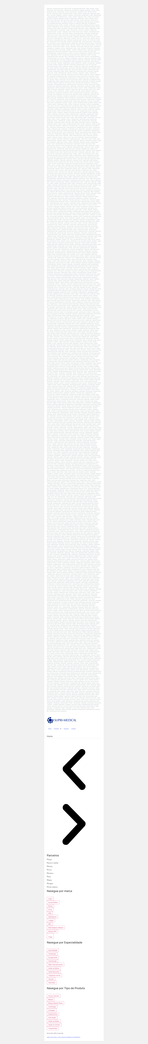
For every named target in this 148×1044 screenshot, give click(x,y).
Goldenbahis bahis (62, 16)
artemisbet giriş (83, 236)
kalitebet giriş (97, 422)
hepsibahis (58, 125)
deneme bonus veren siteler (68, 310)
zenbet (90, 89)
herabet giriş (76, 104)
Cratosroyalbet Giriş (58, 38)
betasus (92, 43)
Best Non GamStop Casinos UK (68, 110)
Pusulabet (65, 195)
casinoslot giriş (53, 175)
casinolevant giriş (62, 36)
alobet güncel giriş (77, 135)
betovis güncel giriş (58, 10)
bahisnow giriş (67, 8)
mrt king (67, 11)
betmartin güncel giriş (88, 356)
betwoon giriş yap (51, 117)
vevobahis (78, 175)
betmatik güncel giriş (90, 26)
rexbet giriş (69, 284)
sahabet (61, 25)
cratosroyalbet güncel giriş (60, 84)
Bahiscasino (77, 359)
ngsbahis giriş (74, 43)
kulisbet (67, 91)
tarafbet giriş (62, 30)
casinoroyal (87, 147)
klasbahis (97, 25)
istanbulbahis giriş (73, 358)
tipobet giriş (87, 58)
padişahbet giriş (62, 231)
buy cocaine (74, 137)
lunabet (54, 236)
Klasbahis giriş (66, 130)
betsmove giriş (83, 157)
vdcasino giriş (81, 297)
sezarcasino (84, 350)
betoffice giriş (67, 69)
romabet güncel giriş (90, 195)
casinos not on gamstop (91, 64)
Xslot (54, 94)
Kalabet (65, 142)
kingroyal (75, 87)
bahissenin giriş (53, 361)
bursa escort (70, 232)
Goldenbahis (54, 353)
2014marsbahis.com (52, 317)
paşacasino (84, 168)
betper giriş (91, 206)
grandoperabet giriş (55, 269)
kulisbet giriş (50, 124)
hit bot (80, 160)
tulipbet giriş (59, 94)
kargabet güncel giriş (59, 190)
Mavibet (84, 40)
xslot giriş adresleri (67, 214)
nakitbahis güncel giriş (58, 196)
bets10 (55, 166)
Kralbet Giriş (66, 341)
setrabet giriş (53, 142)
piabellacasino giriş (51, 110)
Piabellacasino (50, 40)
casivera (67, 46)
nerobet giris (88, 150)
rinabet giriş (93, 293)
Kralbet (98, 10)
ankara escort (54, 305)
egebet (48, 265)
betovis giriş (57, 20)
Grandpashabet (91, 23)
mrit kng (97, 323)
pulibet (70, 13)
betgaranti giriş (86, 317)
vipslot (84, 345)
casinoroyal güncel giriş (81, 208)
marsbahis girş (84, 206)
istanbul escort (94, 20)
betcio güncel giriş (65, 20)
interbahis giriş (60, 163)
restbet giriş (58, 86)
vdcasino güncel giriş (85, 20)
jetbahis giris (80, 289)
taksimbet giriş (53, 41)
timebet (93, 389)
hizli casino (57, 105)
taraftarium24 (94, 58)
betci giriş (68, 376)
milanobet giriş (73, 30)
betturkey (60, 137)
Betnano (81, 69)
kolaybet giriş (81, 152)
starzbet (98, 166)
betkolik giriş (87, 361)
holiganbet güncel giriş (83, 77)
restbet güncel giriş (66, 31)
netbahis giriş (67, 170)
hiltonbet (90, 11)
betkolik (56, 430)
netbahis (92, 330)
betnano (98, 26)
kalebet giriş (75, 178)
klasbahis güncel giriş (52, 36)
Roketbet (59, 264)
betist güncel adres (88, 343)
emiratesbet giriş (53, 376)
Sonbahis (97, 188)
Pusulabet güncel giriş (64, 298)
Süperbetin (65, 135)
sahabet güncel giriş (75, 54)
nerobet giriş (97, 285)
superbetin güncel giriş (58, 8)
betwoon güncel (78, 171)
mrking (92, 61)
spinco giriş (93, 51)
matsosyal (90, 346)
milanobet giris (78, 237)
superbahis (70, 359)
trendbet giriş (94, 226)
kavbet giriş (59, 138)
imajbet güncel (54, 54)
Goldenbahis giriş (91, 173)
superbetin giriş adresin (86, 407)
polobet (51, 373)
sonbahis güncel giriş (89, 422)
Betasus (93, 99)
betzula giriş (66, 35)
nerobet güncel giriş (70, 191)
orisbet (98, 284)
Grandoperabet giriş (54, 61)
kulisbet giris (55, 114)
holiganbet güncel (80, 97)
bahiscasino (54, 193)
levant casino (61, 58)
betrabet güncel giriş (56, 409)
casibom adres (84, 138)
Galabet (93, 86)
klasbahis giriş (78, 133)
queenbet (69, 72)
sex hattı (99, 307)
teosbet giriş (52, 322)
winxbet (56, 72)
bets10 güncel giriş (67, 343)
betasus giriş (53, 130)
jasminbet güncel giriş (67, 415)
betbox (48, 198)
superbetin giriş (73, 11)
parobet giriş (73, 64)
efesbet (75, 13)
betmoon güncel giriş (79, 368)
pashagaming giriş (86, 277)
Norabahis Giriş (93, 289)
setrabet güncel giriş (52, 31)
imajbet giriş (66, 96)
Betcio (86, 257)
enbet (93, 221)
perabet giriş (78, 61)
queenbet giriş (85, 81)
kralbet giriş (65, 66)
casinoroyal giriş (86, 38)
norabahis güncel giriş (74, 138)
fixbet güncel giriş (79, 165)
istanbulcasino (96, 127)
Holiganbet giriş (65, 86)
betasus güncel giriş (65, 81)
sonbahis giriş (73, 224)
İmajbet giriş (56, 368)
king (93, 16)
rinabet (82, 143)
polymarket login (51, 86)
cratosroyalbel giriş (62, 77)
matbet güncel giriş (54, 152)
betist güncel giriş (64, 68)
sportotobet (56, 160)
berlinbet (72, 244)
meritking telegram (58, 420)
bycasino (63, 48)
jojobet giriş (97, 49)
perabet (51, 68)
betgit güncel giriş (92, 232)
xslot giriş (97, 147)
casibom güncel (94, 92)
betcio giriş (77, 91)
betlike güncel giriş (88, 46)
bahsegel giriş (86, 94)
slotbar (48, 21)
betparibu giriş (50, 308)
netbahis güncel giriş (70, 432)
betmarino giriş (71, 76)
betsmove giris (50, 133)
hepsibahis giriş (68, 168)
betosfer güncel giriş (80, 259)
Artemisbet (68, 122)
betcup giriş (49, 71)
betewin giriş (97, 53)
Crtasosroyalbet (81, 414)
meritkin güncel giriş (51, 310)
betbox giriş (92, 77)
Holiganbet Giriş (53, 221)
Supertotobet (88, 140)
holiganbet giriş (67, 10)
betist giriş (55, 155)
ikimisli (60, 135)
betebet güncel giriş (51, 148)
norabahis (89, 312)
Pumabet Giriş (83, 333)
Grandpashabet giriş (83, 231)
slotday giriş (50, 292)
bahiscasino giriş (86, 120)
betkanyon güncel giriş (93, 157)
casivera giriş (75, 69)
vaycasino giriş (53, 216)
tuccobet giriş (85, 417)
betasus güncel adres (87, 41)
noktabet (99, 105)
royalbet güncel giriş (52, 279)
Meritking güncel (83, 53)
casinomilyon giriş (80, 392)
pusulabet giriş (79, 25)
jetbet (65, 76)
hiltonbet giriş (61, 91)
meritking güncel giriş (61, 254)
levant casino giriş (61, 41)
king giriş (78, 76)
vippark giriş (83, 54)
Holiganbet (57, 48)
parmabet (70, 21)
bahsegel (93, 68)
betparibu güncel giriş (71, 48)
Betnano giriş (50, 72)
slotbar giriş (75, 41)
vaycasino (58, 165)
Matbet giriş (84, 23)
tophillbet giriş (92, 28)
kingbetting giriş (53, 350)
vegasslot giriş (62, 427)
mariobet (95, 35)
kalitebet (67, 350)
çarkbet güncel (50, 48)
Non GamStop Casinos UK (88, 153)
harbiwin (56, 373)
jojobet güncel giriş (88, 21)
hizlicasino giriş (63, 183)
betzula (94, 11)
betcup (53, 165)
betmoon (87, 270)
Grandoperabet (86, 130)
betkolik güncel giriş (61, 117)
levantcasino (60, 317)
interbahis (94, 241)
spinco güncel (97, 178)
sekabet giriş (91, 49)
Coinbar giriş (50, 256)
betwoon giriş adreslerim (53, 218)
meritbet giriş (73, 86)
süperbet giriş (65, 23)
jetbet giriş (62, 87)
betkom (55, 120)
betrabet (88, 242)
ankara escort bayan (58, 419)
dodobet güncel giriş (72, 84)
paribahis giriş (86, 13)
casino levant (90, 204)
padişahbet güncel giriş (69, 361)
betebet (70, 33)
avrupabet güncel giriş (86, 170)
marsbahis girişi (50, 282)
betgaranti (71, 23)
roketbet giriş (87, 254)
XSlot (94, 396)
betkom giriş (62, 49)
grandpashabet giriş (51, 53)
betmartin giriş (84, 186)
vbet (88, 40)
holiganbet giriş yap (79, 257)
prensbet (94, 54)
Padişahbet (80, 251)
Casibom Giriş (53, 99)
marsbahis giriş (77, 15)
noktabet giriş (50, 378)
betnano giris (62, 114)
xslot (62, 21)
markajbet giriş (84, 322)
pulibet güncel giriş (74, 114)
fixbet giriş (70, 15)
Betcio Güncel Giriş (54, 49)
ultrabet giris (96, 434)
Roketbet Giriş (60, 157)
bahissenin (75, 72)
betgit (48, 102)
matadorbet (64, 28)
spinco (66, 56)
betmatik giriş (75, 10)
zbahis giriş (87, 158)
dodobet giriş (81, 18)
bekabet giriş (82, 387)
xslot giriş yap (68, 391)
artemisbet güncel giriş (75, 384)
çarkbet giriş (97, 262)
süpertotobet (82, 129)
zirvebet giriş (53, 157)
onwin (94, 89)
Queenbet (74, 414)
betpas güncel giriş (55, 21)
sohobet (96, 76)
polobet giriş (59, 417)
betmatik (92, 8)
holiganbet (81, 10)
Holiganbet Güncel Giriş (82, 127)
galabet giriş (84, 101)
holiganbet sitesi (57, 256)
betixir (59, 54)
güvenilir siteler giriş (61, 401)
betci (52, 35)
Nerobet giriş (70, 74)
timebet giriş (65, 13)
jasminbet (61, 340)
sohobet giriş (98, 43)
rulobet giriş (92, 214)
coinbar (91, 359)
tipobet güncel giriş (61, 127)
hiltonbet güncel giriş (82, 224)
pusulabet (53, 15)
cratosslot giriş (79, 183)
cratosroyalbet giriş (94, 56)
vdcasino (93, 10)
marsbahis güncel (66, 61)
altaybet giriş (50, 120)
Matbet (48, 97)
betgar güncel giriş (51, 96)
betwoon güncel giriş (85, 226)
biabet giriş (49, 8)
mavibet (68, 305)
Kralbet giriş (94, 254)
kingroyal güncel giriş (52, 16)
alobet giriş (53, 300)
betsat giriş (87, 43)
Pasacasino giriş (86, 61)
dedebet (49, 185)
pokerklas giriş (90, 323)
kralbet (87, 8)
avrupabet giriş (65, 54)
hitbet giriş (92, 165)
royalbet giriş (78, 244)
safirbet (85, 373)
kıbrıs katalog (56, 396)
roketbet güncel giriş (58, 392)
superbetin (68, 49)
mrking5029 (81, 11)
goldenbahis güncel (82, 49)
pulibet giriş (81, 59)
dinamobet (96, 338)
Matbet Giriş (78, 63)
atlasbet (58, 81)
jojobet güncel (87, 82)
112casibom (74, 270)
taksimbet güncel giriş (94, 107)
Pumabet (49, 26)
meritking (57, 87)
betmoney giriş (50, 389)
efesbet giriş (70, 40)
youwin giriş (72, 350)
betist (81, 105)
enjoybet (52, 79)
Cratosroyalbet (80, 386)
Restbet (85, 69)
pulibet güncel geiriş (58, 335)
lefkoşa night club (65, 389)
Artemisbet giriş (81, 325)
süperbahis (58, 239)
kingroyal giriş (56, 71)
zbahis (83, 318)
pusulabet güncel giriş (94, 31)
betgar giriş (55, 340)
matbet (55, 28)
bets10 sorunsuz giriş (62, 279)
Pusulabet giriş (50, 150)
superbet (61, 383)
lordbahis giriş (74, 58)
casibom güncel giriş (73, 129)
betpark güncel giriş (87, 160)
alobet (71, 92)
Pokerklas (97, 171)
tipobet (71, 20)
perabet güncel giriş (51, 11)
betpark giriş (77, 173)
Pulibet (80, 94)
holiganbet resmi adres (85, 287)
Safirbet (77, 236)
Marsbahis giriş (60, 99)
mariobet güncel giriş (52, 58)
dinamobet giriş (95, 298)
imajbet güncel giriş (55, 129)
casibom (70, 16)
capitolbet (59, 63)
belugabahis (55, 209)
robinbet (88, 142)
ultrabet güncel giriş (62, 166)
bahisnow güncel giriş (93, 376)
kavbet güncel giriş (59, 181)
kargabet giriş (86, 92)
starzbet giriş (67, 26)
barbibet (91, 18)
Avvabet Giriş (91, 109)
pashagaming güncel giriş (75, 150)
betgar (55, 280)
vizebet (94, 312)
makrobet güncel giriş (62, 236)
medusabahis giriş (90, 234)
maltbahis (98, 86)
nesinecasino (72, 420)
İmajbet (77, 293)
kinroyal (73, 401)
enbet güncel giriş (78, 162)
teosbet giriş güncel (71, 127)
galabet (65, 21)
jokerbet (84, 175)
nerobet (82, 298)
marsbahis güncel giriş (52, 66)
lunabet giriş (50, 28)
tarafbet (63, 44)
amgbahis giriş (90, 155)
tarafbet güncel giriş (67, 153)
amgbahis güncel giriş (89, 25)
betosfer (86, 28)
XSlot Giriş (92, 199)
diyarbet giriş (54, 313)
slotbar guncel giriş (92, 176)
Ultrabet (88, 193)
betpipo (65, 176)
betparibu (49, 343)
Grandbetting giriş (96, 402)
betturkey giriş (76, 101)
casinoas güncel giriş (82, 246)
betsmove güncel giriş (57, 386)
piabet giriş (74, 383)
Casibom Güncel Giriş (93, 265)
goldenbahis (73, 96)
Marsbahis (92, 44)
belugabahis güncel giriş (55, 23)
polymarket (49, 368)
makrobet (67, 181)
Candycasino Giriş (85, 397)
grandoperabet (88, 363)
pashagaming (75, 391)
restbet (91, 15)
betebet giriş (65, 51)
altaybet (67, 188)
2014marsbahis (66, 180)
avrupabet (49, 396)
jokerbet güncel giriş (54, 203)
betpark (63, 122)
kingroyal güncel (65, 378)
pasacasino (80, 58)
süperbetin (88, 91)
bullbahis (96, 102)
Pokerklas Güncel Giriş (56, 132)
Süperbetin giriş (81, 166)
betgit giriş (61, 82)
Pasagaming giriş (78, 404)
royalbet (83, 44)
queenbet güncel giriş (70, 82)
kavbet (61, 26)
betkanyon (94, 91)
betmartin (89, 348)
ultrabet (83, 424)
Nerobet (83, 252)
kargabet (62, 46)
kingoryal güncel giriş (86, 203)
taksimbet (96, 275)
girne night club (79, 89)
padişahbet (59, 15)
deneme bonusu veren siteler (75, 51)
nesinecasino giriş (71, 175)
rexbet (64, 379)
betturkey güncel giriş (76, 81)
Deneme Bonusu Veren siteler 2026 (61, 320)
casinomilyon (83, 104)
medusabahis (89, 35)
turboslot (92, 218)
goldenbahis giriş (78, 40)
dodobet (77, 221)
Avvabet (82, 381)
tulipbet (48, 89)
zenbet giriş (91, 76)
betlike (66, 246)
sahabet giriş (78, 23)
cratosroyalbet (60, 104)
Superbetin (55, 371)
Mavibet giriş (77, 186)
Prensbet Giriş (84, 76)
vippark (73, 89)
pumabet (94, 272)
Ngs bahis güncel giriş (77, 315)
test (61, 61)
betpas (53, 119)
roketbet (76, 419)
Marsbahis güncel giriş (52, 244)
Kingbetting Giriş (65, 249)
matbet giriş (93, 13)
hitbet (93, 143)
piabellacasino (60, 257)
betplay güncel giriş (51, 140)
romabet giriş (53, 43)
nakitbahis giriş (66, 109)
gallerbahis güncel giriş (70, 145)
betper (58, 241)
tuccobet (54, 163)
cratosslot (63, 251)
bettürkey (80, 13)
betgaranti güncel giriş (63, 244)
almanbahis (49, 196)
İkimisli (54, 384)
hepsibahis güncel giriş (85, 110)
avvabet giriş (66, 224)
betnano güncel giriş (63, 155)
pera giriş (57, 168)
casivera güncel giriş (84, 293)
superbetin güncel (92, 87)
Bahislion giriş (97, 313)
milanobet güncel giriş (52, 224)
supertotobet (72, 68)
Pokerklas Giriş (83, 188)
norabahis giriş (80, 86)
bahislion (67, 18)
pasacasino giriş (63, 368)
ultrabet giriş (50, 84)
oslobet (96, 8)
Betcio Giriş (58, 51)
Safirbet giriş (72, 56)
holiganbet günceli (54, 30)
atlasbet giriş (88, 298)
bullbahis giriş (93, 30)
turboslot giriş (50, 10)
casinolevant (81, 30)
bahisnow (79, 38)
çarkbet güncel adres (62, 53)
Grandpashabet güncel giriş (78, 8)
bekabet (86, 229)
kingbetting (91, 262)
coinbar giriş (75, 160)
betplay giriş (86, 279)
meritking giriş (81, 270)
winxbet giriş (54, 89)
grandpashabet (85, 15)
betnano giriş (79, 31)
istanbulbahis (61, 89)
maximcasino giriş (76, 336)
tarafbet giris (64, 326)
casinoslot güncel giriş (82, 96)
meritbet (64, 234)
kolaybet (75, 16)
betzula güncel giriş (63, 173)
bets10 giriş (65, 33)
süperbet (49, 354)
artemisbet (70, 28)
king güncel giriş (56, 44)
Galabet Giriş (55, 228)
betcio (48, 54)
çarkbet (68, 234)
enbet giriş (61, 56)
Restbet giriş (85, 353)
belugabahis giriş (93, 66)
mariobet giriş (50, 171)
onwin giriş (89, 101)
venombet (96, 282)
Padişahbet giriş (78, 279)
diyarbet (68, 44)
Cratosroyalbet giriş (81, 272)
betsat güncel (53, 241)
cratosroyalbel (60, 69)
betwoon (65, 140)
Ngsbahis (87, 30)
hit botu (51, 330)
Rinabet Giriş (90, 48)
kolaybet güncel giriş (68, 193)
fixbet (85, 11)
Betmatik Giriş (92, 322)
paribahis (49, 44)
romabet (76, 115)
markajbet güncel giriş (95, 270)
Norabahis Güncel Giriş (90, 274)
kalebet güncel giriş (67, 297)
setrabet (83, 91)
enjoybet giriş (67, 115)
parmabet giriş (61, 313)
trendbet (85, 105)
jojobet (59, 28)
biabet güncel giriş (86, 68)
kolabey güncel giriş (65, 43)
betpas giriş (73, 46)
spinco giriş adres (75, 363)
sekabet (93, 38)
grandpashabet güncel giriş (68, 275)
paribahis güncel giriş (94, 303)
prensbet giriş (78, 112)
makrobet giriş (67, 302)
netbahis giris (53, 346)
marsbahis (64, 15)
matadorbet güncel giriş (52, 25)
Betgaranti (85, 112)
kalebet (60, 66)
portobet (93, 201)
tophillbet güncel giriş (61, 307)
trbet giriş (95, 381)
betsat (87, 44)
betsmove (76, 74)
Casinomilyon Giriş (94, 94)
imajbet (67, 30)
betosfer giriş (72, 213)
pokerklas (49, 13)
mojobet (70, 102)
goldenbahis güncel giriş (64, 185)
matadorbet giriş (51, 92)
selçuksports (55, 434)
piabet (84, 135)
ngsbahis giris (84, 66)
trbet (78, 110)
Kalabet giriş (87, 33)
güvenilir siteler (56, 407)
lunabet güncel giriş (67, 101)
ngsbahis (49, 114)
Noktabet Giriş (88, 434)
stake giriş (72, 44)
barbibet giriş (73, 280)
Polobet (49, 305)
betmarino (57, 145)
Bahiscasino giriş (68, 295)
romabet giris (92, 81)
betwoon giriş (50, 20)
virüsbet (73, 26)
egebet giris (57, 389)
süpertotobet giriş (68, 216)
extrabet (92, 420)
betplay (55, 124)
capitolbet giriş (61, 120)
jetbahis (74, 371)
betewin (96, 18)
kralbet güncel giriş (51, 69)
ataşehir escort (93, 148)
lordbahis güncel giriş (79, 28)
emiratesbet (50, 206)
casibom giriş (72, 25)
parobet (56, 35)
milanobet (89, 272)
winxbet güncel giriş (69, 148)
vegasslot (73, 38)
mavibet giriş (96, 101)
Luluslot (54, 343)
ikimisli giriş (49, 94)
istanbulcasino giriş (92, 224)
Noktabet (87, 56)
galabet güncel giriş (66, 285)
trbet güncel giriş (76, 300)
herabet (68, 292)
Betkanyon (93, 36)
